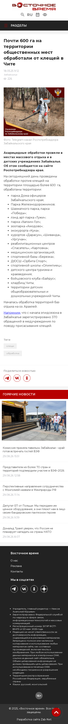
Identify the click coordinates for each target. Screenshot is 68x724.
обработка (12, 353)
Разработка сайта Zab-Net (34, 719)
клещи (10, 346)
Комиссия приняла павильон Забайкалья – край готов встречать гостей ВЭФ (34, 449)
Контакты (17, 571)
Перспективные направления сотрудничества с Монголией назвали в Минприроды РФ (33, 488)
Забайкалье (10, 74)
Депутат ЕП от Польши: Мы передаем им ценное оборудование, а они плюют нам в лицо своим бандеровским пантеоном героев (34, 509)
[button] (22, 15)
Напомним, (12, 312)
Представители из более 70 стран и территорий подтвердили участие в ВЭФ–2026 (33, 469)
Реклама (16, 566)
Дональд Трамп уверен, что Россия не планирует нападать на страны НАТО (28, 530)
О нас (14, 560)
